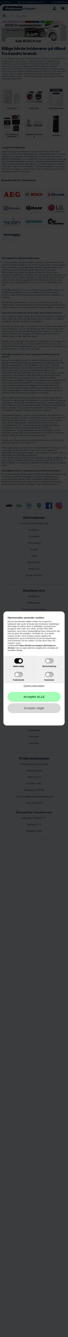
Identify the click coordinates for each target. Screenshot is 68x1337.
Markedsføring (49, 666)
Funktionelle (18, 680)
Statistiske (49, 680)
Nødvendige (18, 666)
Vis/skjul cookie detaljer (34, 686)
